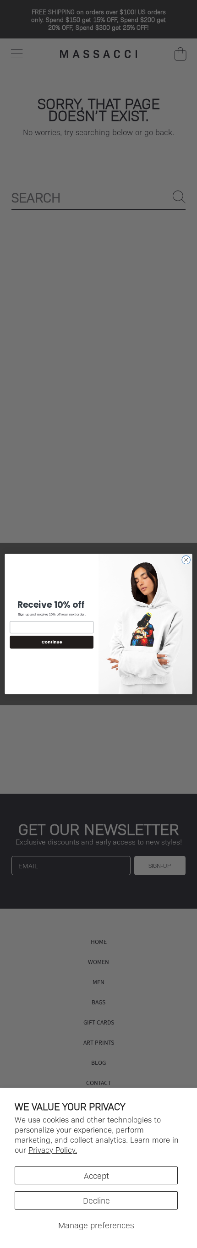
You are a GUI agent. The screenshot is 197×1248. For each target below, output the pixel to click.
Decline (96, 1200)
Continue (51, 642)
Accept (96, 1175)
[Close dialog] (186, 560)
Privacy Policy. (52, 1149)
